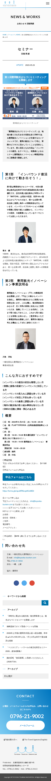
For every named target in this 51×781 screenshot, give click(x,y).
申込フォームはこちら (18, 477)
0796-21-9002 (17, 560)
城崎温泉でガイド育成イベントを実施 (22, 626)
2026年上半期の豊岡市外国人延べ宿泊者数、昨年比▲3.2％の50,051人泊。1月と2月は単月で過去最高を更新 (26, 637)
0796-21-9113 (31, 769)
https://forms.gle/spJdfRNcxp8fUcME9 (18, 491)
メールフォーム (27, 725)
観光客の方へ (11, 740)
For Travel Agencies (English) (36, 740)
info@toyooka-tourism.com (25, 557)
